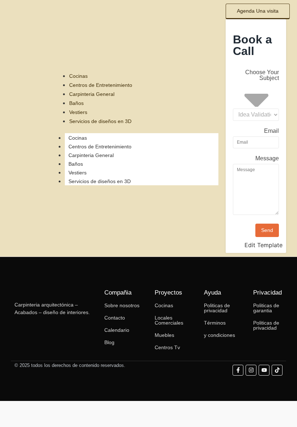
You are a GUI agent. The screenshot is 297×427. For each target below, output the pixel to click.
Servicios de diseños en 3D (99, 181)
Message (267, 158)
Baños (75, 164)
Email (271, 131)
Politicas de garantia (266, 308)
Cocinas (77, 138)
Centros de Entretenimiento (99, 146)
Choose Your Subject (262, 75)
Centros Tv (167, 347)
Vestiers (77, 173)
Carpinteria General (91, 155)
